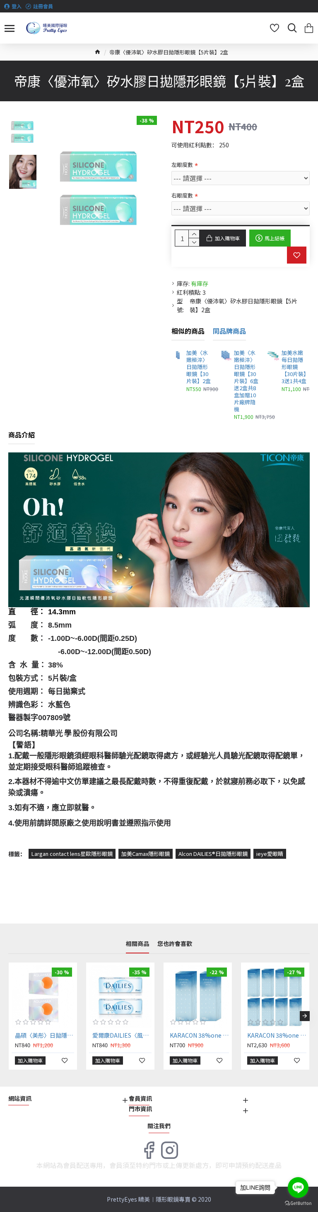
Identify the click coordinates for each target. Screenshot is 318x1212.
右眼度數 (182, 195)
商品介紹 (21, 435)
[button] (13, 1016)
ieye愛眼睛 (269, 854)
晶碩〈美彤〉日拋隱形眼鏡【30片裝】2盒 (44, 1035)
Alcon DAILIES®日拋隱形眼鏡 (213, 854)
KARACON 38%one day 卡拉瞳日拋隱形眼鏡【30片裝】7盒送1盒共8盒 (276, 1035)
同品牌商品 (229, 331)
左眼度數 (182, 165)
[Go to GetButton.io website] (298, 1203)
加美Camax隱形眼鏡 (145, 854)
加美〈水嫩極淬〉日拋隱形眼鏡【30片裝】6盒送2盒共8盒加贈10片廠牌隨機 (246, 381)
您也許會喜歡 (174, 944)
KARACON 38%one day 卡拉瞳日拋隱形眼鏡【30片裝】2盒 (199, 1035)
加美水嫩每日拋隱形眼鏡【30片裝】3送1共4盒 (294, 366)
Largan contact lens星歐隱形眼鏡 (72, 854)
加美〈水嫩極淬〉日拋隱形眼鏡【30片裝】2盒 (198, 366)
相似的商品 (188, 331)
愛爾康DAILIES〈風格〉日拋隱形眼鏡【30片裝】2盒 (122, 1035)
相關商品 (137, 944)
